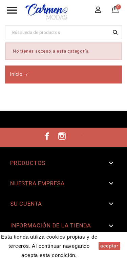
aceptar (109, 245)
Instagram (62, 136)
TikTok (76, 136)
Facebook (47, 136)
